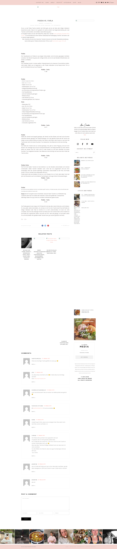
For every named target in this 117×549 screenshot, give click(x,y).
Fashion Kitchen (26, 225)
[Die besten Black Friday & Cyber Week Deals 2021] (51, 243)
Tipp (52, 25)
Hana (33, 419)
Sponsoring (47, 25)
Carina (34, 435)
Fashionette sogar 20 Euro (59, 41)
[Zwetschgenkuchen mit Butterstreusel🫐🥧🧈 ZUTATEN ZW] (80, 536)
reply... (34, 364)
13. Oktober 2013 (65, 225)
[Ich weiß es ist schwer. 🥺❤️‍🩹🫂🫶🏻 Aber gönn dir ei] (66, 536)
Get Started (84, 357)
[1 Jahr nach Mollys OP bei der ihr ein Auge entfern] (7, 536)
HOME (67, 546)
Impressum (73, 546)
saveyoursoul (36, 358)
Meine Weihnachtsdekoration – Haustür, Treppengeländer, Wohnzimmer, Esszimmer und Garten (41, 255)
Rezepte (93, 546)
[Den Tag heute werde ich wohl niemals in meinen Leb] (22, 536)
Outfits (88, 546)
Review (42, 25)
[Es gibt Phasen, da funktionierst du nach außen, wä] (51, 536)
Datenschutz (81, 546)
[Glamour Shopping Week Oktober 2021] (64, 288)
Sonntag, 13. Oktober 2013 (45, 23)
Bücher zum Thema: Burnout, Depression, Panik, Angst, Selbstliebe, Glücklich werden (26, 255)
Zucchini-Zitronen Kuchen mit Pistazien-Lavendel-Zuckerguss (88, 176)
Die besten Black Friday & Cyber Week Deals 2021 (52, 252)
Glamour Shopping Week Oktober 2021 (64, 343)
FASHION (32, 25)
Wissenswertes (57, 25)
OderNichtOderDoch (39, 390)
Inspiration (37, 25)
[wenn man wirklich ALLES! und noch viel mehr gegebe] (110, 536)
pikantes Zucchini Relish (87, 160)
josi (33, 372)
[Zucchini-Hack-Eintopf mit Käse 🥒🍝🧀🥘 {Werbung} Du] (36, 536)
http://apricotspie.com (40, 378)
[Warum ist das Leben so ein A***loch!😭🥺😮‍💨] (95, 536)
